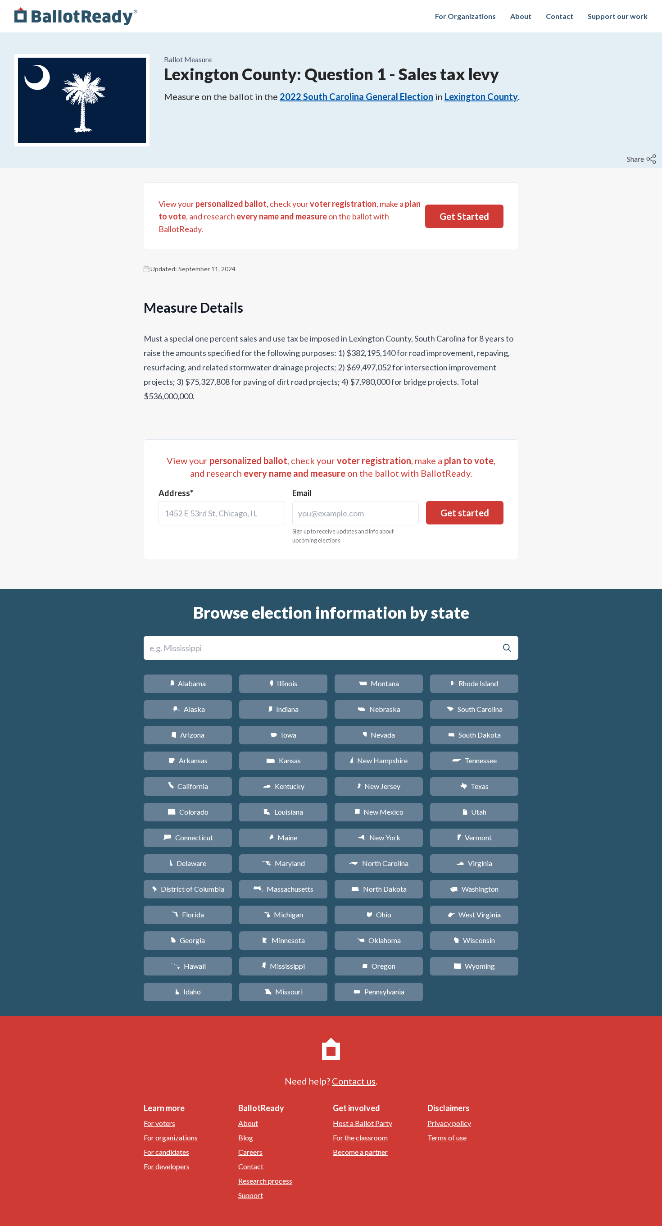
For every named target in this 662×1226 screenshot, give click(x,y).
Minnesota (283, 940)
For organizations (171, 1137)
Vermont (474, 837)
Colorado (188, 811)
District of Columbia (188, 888)
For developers (167, 1166)
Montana (379, 683)
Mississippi (283, 966)
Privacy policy (449, 1123)
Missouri (283, 991)
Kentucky (283, 786)
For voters (159, 1123)
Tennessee (474, 760)
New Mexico (379, 811)
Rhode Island (474, 683)
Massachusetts (283, 888)
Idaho (188, 991)
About (520, 16)
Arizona (187, 734)
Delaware (188, 863)
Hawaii (188, 966)
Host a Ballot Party (362, 1123)
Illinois (283, 683)
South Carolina (474, 709)
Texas (474, 786)
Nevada (379, 734)
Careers (250, 1152)
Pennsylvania (379, 991)
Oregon (378, 966)
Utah (474, 811)
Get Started (464, 216)
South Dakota (474, 734)
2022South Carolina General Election (356, 96)
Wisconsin (474, 940)
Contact (559, 16)
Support (250, 1195)
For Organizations (465, 16)
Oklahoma (379, 940)
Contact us (354, 1081)
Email (302, 493)
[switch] (642, 159)
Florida (188, 914)
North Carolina (378, 863)
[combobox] (222, 513)
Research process (265, 1180)
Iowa (283, 734)
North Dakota (379, 888)
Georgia (188, 940)
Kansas (283, 760)
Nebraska (379, 709)
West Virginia (474, 914)
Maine (283, 837)
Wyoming (474, 966)
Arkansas (188, 760)
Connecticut (188, 837)
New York (379, 837)
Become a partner (360, 1152)
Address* (176, 493)
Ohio (379, 914)
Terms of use (447, 1137)
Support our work (618, 16)
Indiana (283, 709)
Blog (245, 1137)
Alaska (188, 709)
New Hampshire (379, 760)
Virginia (474, 863)
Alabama (188, 683)
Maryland (283, 863)
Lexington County (481, 96)
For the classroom (360, 1137)
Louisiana (283, 811)
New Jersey (378, 786)
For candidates (166, 1152)
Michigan (283, 914)
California (188, 786)
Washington (474, 888)
